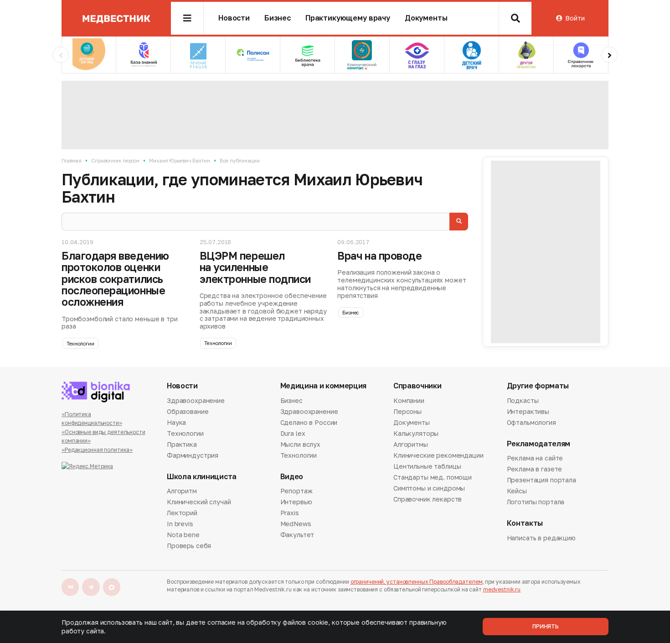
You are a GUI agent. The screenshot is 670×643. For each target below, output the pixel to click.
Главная (72, 160)
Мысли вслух (300, 444)
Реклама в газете (534, 469)
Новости (234, 18)
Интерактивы (528, 411)
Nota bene (183, 534)
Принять (545, 626)
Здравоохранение (196, 401)
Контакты (525, 523)
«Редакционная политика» (97, 449)
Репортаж (296, 491)
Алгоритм (182, 491)
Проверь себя (189, 545)
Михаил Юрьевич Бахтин (179, 160)
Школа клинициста (202, 476)
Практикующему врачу (347, 18)
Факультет (297, 534)
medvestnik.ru (502, 589)
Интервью (296, 502)
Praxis (289, 513)
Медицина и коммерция (323, 386)
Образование (187, 411)
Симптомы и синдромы (429, 488)
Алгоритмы (410, 444)
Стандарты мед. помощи (432, 477)
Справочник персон (115, 160)
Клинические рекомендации (438, 455)
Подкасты (523, 401)
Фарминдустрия (192, 455)
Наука (176, 422)
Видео (291, 476)
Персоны (407, 411)
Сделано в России (309, 422)
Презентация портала (541, 480)
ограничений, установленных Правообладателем (416, 581)
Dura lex (292, 433)
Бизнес (277, 18)
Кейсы (517, 491)
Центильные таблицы (427, 466)
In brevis (180, 524)
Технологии (80, 343)
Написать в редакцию (541, 538)
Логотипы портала (536, 502)
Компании (408, 401)
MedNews (295, 524)
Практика (182, 444)
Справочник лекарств (427, 499)
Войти (574, 18)
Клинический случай (199, 502)
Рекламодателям (539, 443)
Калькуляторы (415, 433)
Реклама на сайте (535, 458)
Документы (426, 18)
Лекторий (182, 513)
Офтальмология (531, 422)
